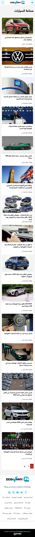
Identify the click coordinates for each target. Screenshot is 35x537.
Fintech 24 (18, 507)
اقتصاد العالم (9, 507)
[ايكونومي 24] (17, 2)
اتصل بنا (13, 525)
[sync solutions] (17, 534)
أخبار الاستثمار (11, 518)
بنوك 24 (27, 502)
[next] (24, 466)
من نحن (22, 525)
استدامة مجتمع (18, 502)
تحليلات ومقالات (27, 513)
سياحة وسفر (8, 502)
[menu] (32, 2)
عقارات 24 (27, 507)
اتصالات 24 (6, 497)
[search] (3, 2)
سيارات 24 (17, 513)
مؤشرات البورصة (17, 497)
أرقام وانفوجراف (23, 518)
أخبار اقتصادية (28, 497)
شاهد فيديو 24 (7, 513)
